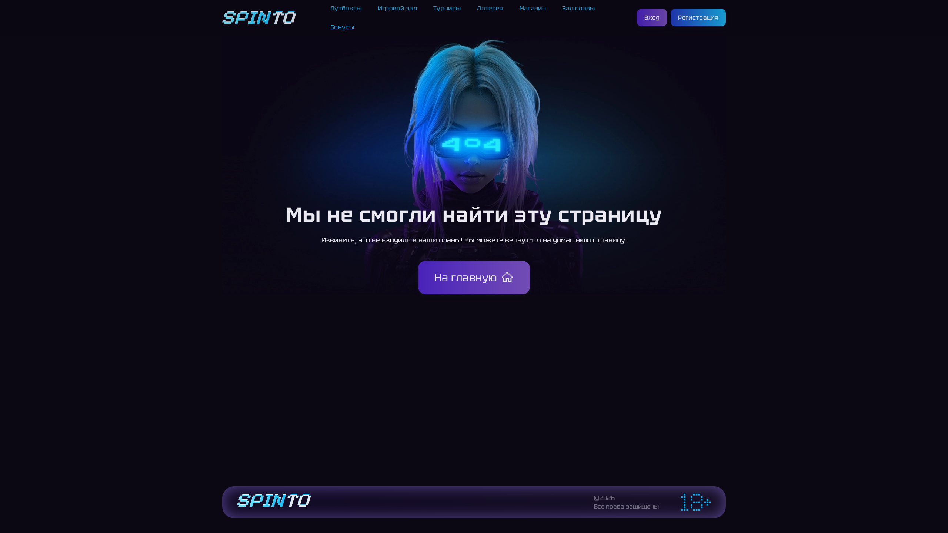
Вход (652, 17)
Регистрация (698, 17)
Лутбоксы (346, 8)
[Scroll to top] (742, 509)
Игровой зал (397, 8)
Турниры (447, 8)
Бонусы (342, 27)
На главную (465, 277)
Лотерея (490, 8)
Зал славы (578, 8)
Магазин (533, 8)
